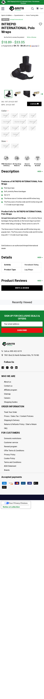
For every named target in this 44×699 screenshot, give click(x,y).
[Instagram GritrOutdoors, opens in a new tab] (7, 367)
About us (7, 382)
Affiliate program (10, 390)
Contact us (8, 386)
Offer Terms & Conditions (14, 450)
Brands (7, 470)
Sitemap (7, 394)
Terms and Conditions (23, 462)
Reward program (10, 446)
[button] (20, 46)
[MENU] (2, 8)
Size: (4, 141)
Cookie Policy (23, 458)
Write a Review (31, 37)
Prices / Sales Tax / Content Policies (18, 416)
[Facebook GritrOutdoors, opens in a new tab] (2, 367)
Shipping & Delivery (12, 420)
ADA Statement (10, 466)
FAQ (5, 428)
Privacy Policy (23, 454)
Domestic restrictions (12, 438)
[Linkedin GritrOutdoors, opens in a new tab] (16, 367)
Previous (2, 94)
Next (42, 94)
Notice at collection (11, 507)
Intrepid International (16, 19)
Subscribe (22, 330)
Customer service (11, 442)
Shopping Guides (10, 402)
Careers (7, 398)
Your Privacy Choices (18, 503)
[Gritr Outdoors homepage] (17, 8)
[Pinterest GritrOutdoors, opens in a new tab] (11, 367)
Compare (33, 104)
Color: (5, 111)
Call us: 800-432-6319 (13, 351)
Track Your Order (10, 412)
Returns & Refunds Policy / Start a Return (20, 424)
